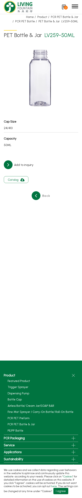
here (54, 486)
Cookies (67, 476)
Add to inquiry (23, 165)
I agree (61, 491)
